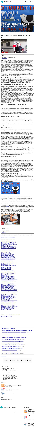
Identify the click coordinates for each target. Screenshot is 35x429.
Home (26, 1)
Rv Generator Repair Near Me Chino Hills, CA (8, 248)
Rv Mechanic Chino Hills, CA (5, 252)
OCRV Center (4, 232)
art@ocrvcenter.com (7, 231)
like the (7, 206)
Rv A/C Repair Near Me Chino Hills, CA (7, 293)
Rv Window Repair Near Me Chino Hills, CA (8, 257)
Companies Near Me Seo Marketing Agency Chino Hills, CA (10, 314)
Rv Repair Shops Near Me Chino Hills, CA (7, 283)
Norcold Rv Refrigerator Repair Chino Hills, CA (8, 241)
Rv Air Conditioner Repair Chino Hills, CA (7, 273)
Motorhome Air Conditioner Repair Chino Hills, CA (9, 282)
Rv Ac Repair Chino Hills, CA (5, 239)
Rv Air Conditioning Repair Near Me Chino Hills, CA (9, 279)
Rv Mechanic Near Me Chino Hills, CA (7, 250)
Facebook (13, 360)
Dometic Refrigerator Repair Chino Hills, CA (8, 237)
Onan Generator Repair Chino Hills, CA (7, 263)
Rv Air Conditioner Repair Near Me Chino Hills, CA (9, 262)
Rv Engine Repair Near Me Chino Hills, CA (7, 278)
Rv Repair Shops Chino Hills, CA (6, 245)
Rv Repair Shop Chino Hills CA (7, 399)
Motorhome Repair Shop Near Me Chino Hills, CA (9, 244)
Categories (31, 1)
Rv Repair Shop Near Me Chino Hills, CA (7, 243)
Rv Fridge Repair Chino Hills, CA (6, 240)
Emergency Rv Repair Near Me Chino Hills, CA (10, 376)
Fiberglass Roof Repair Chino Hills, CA (9, 377)
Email (30, 360)
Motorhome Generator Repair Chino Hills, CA (8, 272)
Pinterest (24, 360)
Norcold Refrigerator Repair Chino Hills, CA (8, 276)
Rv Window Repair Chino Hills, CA (6, 274)
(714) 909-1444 (4, 58)
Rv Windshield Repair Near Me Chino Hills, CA (8, 242)
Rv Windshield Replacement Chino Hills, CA (8, 296)
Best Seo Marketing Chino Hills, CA (6, 316)
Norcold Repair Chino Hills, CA (6, 264)
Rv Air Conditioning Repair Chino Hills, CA (7, 271)
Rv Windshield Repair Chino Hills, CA (7, 255)
